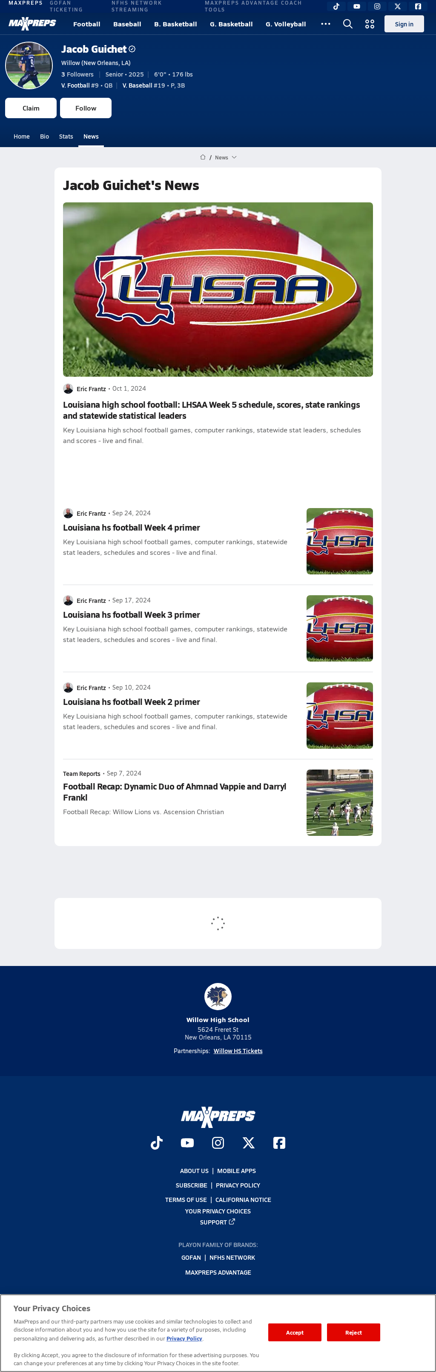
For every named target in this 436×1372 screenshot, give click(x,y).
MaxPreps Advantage (218, 1272)
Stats (66, 136)
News (91, 136)
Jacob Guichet (94, 48)
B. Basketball (175, 23)
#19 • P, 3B (154, 85)
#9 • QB (86, 85)
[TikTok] (336, 6)
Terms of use (186, 1200)
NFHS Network (232, 1257)
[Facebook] (418, 6)
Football (86, 23)
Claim (31, 108)
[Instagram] (377, 6)
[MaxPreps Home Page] (203, 157)
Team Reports (81, 773)
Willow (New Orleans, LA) (96, 62)
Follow (85, 108)
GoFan (191, 1257)
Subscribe (191, 1185)
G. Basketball (231, 23)
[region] (218, 1333)
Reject (353, 1332)
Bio (44, 136)
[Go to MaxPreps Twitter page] (248, 1144)
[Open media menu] (370, 24)
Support (213, 1222)
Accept (295, 1332)
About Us (194, 1170)
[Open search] (348, 24)
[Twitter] (397, 6)
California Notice (243, 1200)
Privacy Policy (238, 1185)
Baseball (127, 23)
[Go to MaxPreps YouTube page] (187, 1144)
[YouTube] (356, 6)
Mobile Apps (236, 1170)
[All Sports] (326, 24)
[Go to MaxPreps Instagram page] (218, 1144)
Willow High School (218, 1019)
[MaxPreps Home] (32, 24)
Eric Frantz (91, 388)
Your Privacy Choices (218, 1211)
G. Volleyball (286, 23)
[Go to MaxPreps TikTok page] (157, 1144)
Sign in (404, 24)
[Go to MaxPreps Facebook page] (279, 1144)
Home (22, 136)
